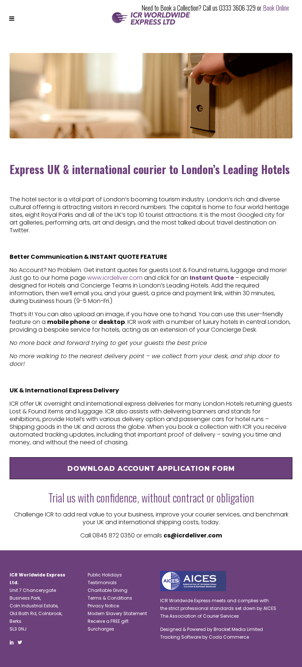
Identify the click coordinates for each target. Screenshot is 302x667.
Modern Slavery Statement (117, 613)
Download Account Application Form (151, 469)
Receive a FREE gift (108, 621)
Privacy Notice (103, 606)
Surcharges (101, 629)
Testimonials (102, 582)
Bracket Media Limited (238, 629)
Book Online (276, 8)
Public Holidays (105, 575)
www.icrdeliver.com (115, 277)
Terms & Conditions (110, 598)
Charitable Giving (107, 590)
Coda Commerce (229, 637)
